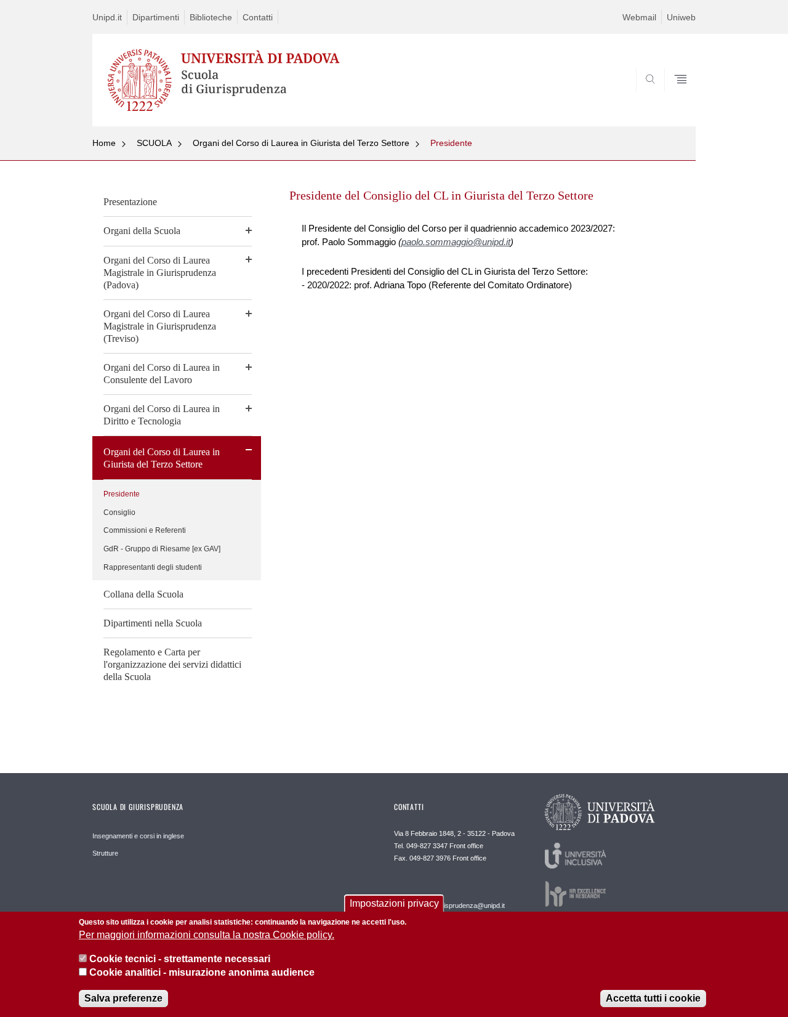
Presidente (451, 143)
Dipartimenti (155, 17)
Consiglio (119, 512)
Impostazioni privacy (394, 903)
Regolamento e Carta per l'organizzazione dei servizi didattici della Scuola (172, 664)
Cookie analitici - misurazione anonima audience (202, 973)
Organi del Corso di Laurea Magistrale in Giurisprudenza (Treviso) (159, 326)
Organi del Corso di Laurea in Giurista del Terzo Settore (301, 143)
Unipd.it (107, 17)
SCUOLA (154, 143)
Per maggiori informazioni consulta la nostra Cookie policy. (206, 935)
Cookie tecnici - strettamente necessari (179, 959)
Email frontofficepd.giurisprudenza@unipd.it (449, 901)
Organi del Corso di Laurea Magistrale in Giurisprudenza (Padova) (159, 272)
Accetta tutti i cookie (653, 998)
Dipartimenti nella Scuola (152, 623)
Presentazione (130, 202)
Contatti (258, 17)
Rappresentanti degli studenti (152, 567)
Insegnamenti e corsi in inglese (138, 836)
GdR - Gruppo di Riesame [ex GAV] (161, 549)
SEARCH (674, 96)
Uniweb (681, 17)
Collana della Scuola (143, 594)
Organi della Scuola (141, 230)
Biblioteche (211, 17)
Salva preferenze (123, 998)
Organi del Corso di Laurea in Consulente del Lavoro (161, 373)
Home (104, 143)
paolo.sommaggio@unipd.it (455, 242)
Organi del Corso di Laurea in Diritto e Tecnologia (161, 414)
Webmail (639, 17)
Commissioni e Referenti (144, 530)
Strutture (105, 853)
